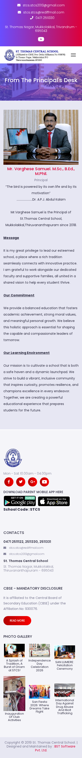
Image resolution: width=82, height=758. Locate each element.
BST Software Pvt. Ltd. (55, 748)
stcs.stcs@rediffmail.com (43, 12)
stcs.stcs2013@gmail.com (44, 5)
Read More (17, 620)
